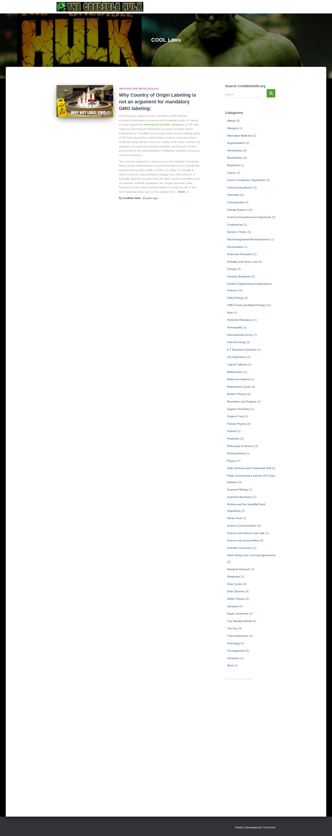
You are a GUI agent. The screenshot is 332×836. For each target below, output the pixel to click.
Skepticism (233, 576)
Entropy (232, 268)
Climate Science (237, 209)
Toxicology (233, 643)
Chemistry (233, 194)
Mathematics (235, 371)
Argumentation (236, 142)
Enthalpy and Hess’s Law (242, 261)
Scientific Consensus (239, 547)
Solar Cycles (234, 584)
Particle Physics (236, 423)
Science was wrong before (243, 540)
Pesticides (233, 438)
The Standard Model (239, 621)
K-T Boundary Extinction (241, 349)
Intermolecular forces (240, 334)
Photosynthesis (236, 453)
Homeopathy (235, 327)
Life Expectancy (236, 356)
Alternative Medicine (239, 135)
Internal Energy (236, 342)
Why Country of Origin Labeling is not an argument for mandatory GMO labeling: (157, 101)
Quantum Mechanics (239, 496)
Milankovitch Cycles (239, 386)
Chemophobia (235, 202)
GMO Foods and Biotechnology (139, 88)
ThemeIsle (269, 827)
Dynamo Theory (237, 231)
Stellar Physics (236, 598)
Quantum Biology (237, 489)
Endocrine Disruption (239, 254)
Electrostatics (235, 246)
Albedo (231, 120)
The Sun (232, 628)
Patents (231, 431)
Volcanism (233, 658)
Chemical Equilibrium (240, 187)
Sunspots (232, 606)
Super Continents (237, 613)
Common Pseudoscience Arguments (249, 217)
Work (230, 665)
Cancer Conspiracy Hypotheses (246, 180)
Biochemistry (235, 157)
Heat (230, 312)
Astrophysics (234, 150)
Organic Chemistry (238, 409)
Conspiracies (235, 224)
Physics (231, 460)
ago (150, 198)
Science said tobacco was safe (245, 533)
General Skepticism (239, 276)
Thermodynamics (237, 635)
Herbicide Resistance (240, 319)
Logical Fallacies (237, 364)
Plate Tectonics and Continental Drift (249, 468)
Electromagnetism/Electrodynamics (248, 239)
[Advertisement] (250, 739)
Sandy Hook (234, 518)
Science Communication (241, 525)
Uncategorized (236, 650)
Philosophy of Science (240, 446)
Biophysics (233, 165)
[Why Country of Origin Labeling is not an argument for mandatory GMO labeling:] (84, 101)
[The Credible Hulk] (100, 7)
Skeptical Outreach (238, 569)
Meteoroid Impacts (238, 379)
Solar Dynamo (235, 591)
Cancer (231, 172)
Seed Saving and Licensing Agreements (251, 555)
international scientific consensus (164, 124)
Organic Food (235, 416)
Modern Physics (237, 394)
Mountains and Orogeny (241, 401)
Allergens (232, 128)
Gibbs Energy (235, 297)
